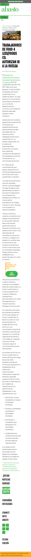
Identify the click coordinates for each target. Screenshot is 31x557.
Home (4, 26)
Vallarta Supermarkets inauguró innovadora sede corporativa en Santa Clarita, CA (11, 468)
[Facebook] (3, 532)
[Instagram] (3, 528)
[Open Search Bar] (2, 20)
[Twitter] (3, 525)
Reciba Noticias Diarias (19, 1)
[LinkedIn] (7, 525)
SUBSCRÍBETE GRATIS (6, 490)
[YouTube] (7, 528)
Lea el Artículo (11, 274)
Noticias (9, 26)
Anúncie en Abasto (11, 1)
